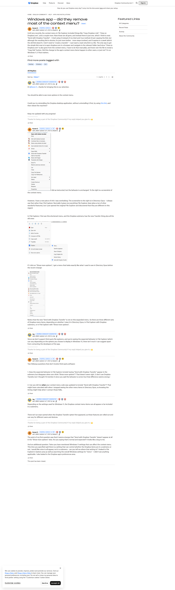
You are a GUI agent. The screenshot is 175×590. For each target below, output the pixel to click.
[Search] (137, 3)
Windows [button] (39, 64)
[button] (30, 29)
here (101, 8)
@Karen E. (34, 87)
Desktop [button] (31, 64)
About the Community (126, 36)
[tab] (31, 71)
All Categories (124, 23)
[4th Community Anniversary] (53, 28)
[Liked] (59, 28)
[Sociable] (62, 82)
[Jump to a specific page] (112, 77)
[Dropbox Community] (33, 3)
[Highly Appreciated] (65, 82)
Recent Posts (123, 27)
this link (104, 103)
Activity (121, 32)
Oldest (36, 77)
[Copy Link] (59, 30)
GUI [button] (45, 64)
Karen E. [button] (35, 28)
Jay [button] (33, 82)
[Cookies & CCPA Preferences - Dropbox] (32, 577)
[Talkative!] (56, 28)
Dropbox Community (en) (123, 3)
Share (30, 56)
